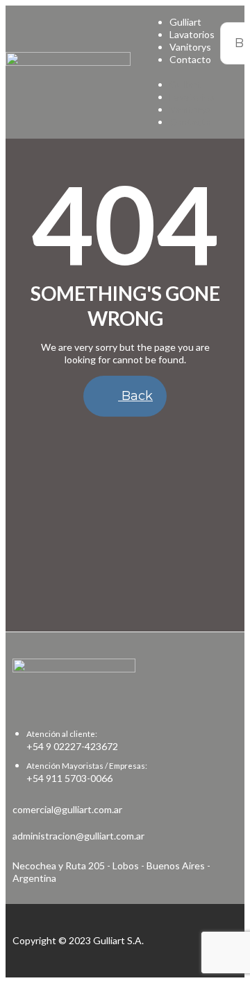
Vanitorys (190, 47)
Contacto (190, 59)
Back (135, 395)
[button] (177, 72)
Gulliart (185, 22)
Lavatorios (192, 34)
